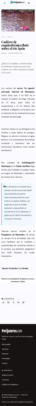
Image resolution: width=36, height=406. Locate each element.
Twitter (22, 282)
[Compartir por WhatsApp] (3, 302)
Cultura (4, 363)
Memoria (5, 354)
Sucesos (10, 37)
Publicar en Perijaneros (10, 384)
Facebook (14, 282)
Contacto (5, 380)
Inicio (3, 37)
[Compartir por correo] (18, 302)
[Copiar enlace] (23, 302)
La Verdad (23, 268)
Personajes (6, 358)
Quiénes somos (7, 375)
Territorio (5, 349)
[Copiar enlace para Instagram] (8, 302)
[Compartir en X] (13, 302)
